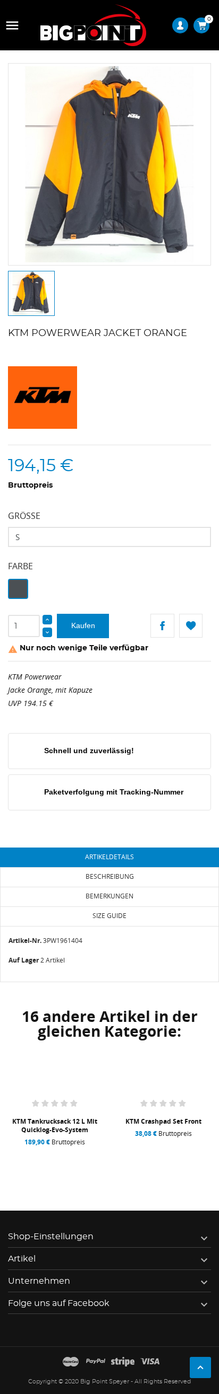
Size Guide (109, 915)
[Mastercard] (70, 1362)
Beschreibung (110, 876)
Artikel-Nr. (25, 940)
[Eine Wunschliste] (58, 1155)
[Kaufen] (20, 1155)
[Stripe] (122, 1362)
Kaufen (83, 625)
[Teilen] (162, 626)
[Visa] (149, 1362)
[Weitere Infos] (93, 1155)
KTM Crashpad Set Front (163, 1121)
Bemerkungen (109, 896)
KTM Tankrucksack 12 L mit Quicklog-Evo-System (54, 1125)
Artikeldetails (109, 856)
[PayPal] (95, 1362)
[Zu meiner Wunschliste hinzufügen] (191, 626)
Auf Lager (24, 960)
